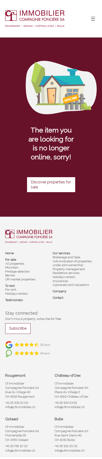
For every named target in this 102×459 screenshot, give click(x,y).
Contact (58, 297)
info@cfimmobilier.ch (20, 407)
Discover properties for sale (51, 184)
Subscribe (18, 328)
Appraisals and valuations (71, 285)
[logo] (35, 18)
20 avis (45, 345)
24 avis (45, 353)
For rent (10, 289)
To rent (10, 286)
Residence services (66, 273)
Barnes (10, 275)
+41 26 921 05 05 (66, 446)
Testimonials (14, 300)
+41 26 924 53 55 (66, 403)
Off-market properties (20, 279)
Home (9, 253)
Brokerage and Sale (66, 257)
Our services (61, 253)
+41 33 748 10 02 (16, 446)
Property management (69, 269)
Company (59, 291)
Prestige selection (17, 271)
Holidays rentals (16, 293)
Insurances (60, 281)
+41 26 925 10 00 (16, 403)
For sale (10, 259)
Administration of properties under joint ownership (72, 263)
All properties (14, 263)
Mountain (12, 267)
